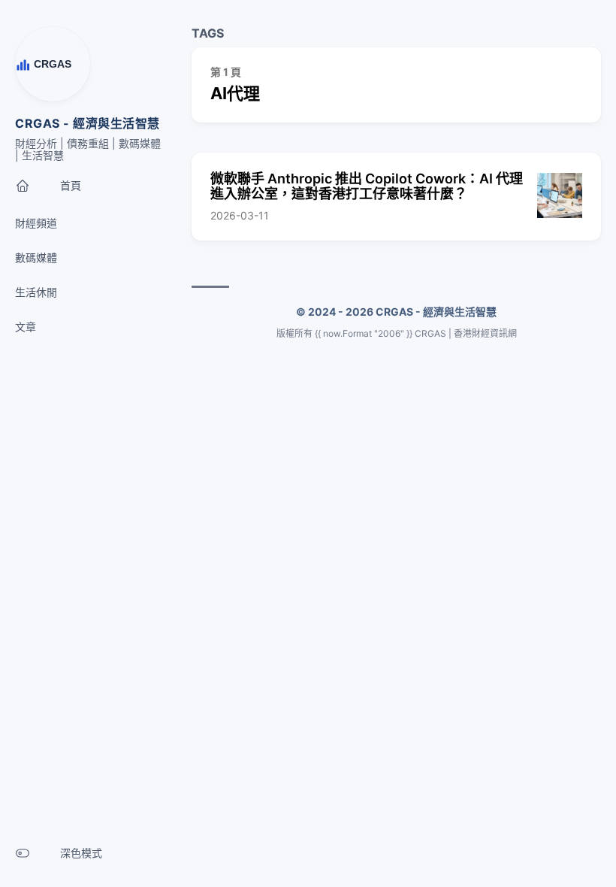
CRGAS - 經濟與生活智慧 (87, 123)
